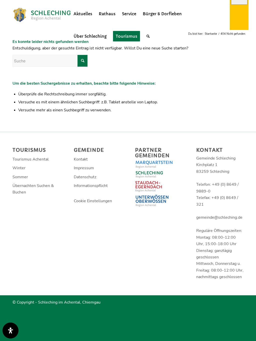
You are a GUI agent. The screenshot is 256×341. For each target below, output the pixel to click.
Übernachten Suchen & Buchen (33, 189)
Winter (19, 168)
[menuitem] (83, 13)
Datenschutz (85, 177)
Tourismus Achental (30, 159)
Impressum (84, 168)
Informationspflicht (91, 185)
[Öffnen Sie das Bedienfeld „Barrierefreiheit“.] (10, 331)
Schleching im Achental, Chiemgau (69, 302)
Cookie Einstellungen (93, 201)
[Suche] (148, 36)
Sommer (20, 177)
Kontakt (81, 159)
